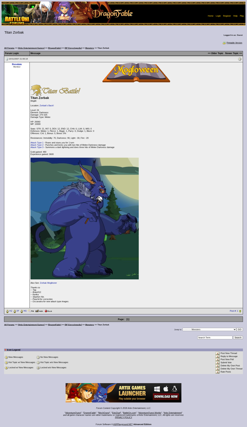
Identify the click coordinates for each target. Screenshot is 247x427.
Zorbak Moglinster (48, 283)
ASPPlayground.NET (123, 424)
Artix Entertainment (173, 413)
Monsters (89, 48)
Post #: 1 (234, 311)
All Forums (9, 48)
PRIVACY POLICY (123, 417)
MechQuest (103, 413)
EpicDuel (116, 413)
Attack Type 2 (36, 145)
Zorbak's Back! (47, 105)
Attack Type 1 (36, 142)
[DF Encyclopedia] (73, 48)
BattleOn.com (129, 413)
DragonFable (90, 413)
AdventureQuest (73, 413)
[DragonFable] (54, 48)
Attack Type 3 (36, 147)
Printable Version (234, 43)
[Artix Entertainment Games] (31, 48)
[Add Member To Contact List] (39, 311)
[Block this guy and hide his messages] (48, 311)
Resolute (17, 64)
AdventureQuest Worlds (150, 413)
